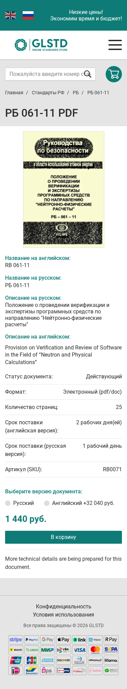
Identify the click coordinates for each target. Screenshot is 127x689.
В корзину (63, 537)
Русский (23, 503)
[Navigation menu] (115, 45)
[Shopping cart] (114, 74)
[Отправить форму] (87, 74)
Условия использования (63, 614)
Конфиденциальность (63, 606)
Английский (83, 503)
